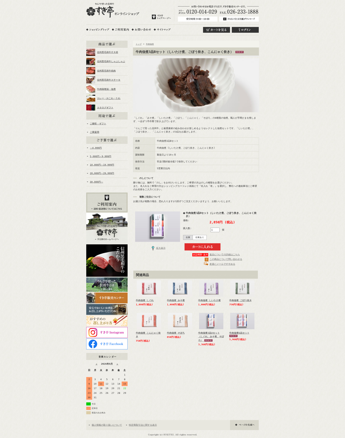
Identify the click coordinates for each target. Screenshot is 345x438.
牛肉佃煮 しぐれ (145, 300)
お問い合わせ (141, 29)
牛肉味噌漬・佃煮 (106, 89)
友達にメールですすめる (222, 264)
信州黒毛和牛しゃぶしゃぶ (111, 61)
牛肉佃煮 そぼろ (176, 333)
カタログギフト (105, 107)
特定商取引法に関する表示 (143, 425)
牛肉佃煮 (150, 44)
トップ (139, 44)
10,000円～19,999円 (102, 164)
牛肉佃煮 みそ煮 (176, 300)
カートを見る (216, 30)
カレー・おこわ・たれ (108, 98)
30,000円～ (96, 182)
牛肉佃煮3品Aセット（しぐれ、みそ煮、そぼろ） (211, 337)
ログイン (245, 30)
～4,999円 (96, 148)
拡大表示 (160, 248)
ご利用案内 (120, 29)
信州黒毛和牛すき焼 (107, 52)
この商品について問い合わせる (226, 259)
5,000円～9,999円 (100, 156)
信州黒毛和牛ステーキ (108, 80)
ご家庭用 (94, 132)
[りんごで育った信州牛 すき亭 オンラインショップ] (112, 10)
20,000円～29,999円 (102, 173)
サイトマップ (162, 29)
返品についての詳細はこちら (225, 254)
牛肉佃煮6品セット (239, 333)
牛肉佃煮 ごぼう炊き (240, 300)
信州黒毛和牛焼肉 (106, 70)
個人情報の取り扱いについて (107, 425)
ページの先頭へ (244, 425)
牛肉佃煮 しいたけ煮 (209, 300)
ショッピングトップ (97, 29)
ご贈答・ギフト (98, 123)
